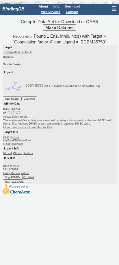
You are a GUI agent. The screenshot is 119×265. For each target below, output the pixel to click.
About (43, 6)
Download (72, 6)
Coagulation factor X (17, 52)
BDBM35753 (34, 85)
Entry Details (11, 173)
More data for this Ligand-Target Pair (27, 127)
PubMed (28, 177)
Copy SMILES (12, 98)
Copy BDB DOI (12, 177)
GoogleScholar (13, 143)
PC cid (7, 153)
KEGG (14, 136)
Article (25, 173)
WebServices (50, 12)
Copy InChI (29, 98)
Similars (28, 153)
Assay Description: (15, 116)
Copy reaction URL (14, 181)
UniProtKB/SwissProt (17, 140)
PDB (6, 136)
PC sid (17, 153)
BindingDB (13, 8)
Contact (72, 12)
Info (56, 6)
